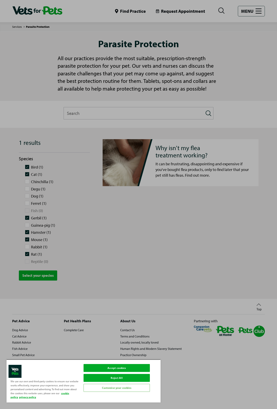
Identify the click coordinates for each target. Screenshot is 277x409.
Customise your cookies (117, 387)
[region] (83, 381)
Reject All (116, 377)
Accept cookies (116, 367)
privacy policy (27, 397)
